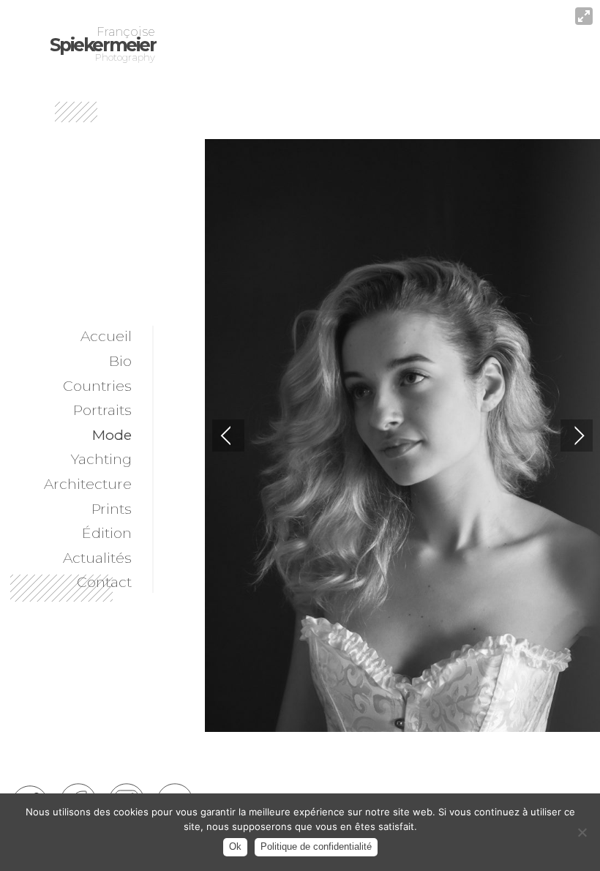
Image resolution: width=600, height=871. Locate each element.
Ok (235, 846)
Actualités (97, 558)
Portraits (102, 410)
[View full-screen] (584, 16)
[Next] (576, 435)
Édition (107, 533)
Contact (104, 582)
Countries (97, 386)
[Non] (581, 832)
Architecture (88, 484)
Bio (120, 361)
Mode (112, 435)
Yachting (101, 459)
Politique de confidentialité (316, 846)
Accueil (106, 336)
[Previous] (228, 435)
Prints (111, 508)
